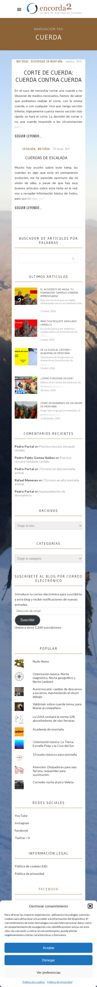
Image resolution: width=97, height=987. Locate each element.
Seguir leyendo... (28, 135)
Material (22, 61)
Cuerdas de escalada (46, 157)
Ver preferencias (49, 972)
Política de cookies (34, 982)
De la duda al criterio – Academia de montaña (56, 351)
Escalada (29, 149)
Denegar (48, 960)
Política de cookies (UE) (31, 866)
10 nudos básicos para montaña (55, 754)
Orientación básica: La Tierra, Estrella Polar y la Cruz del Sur (53, 744)
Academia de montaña (48, 729)
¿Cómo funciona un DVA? (57, 378)
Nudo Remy (41, 661)
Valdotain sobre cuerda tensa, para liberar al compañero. (57, 706)
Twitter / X (22, 838)
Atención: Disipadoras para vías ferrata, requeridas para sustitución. (55, 771)
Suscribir (27, 620)
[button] (90, 906)
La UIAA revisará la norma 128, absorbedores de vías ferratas (54, 718)
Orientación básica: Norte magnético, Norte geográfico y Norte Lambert (54, 677)
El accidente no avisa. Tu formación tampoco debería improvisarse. (59, 293)
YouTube (21, 815)
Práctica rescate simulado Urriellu (58, 322)
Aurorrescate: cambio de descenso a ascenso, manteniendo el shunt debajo (57, 693)
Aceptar (48, 948)
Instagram (22, 823)
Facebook (21, 830)
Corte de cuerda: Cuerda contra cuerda (49, 76)
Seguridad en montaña (47, 61)
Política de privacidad (59, 982)
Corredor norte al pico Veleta (53, 782)
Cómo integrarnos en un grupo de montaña (61, 404)
